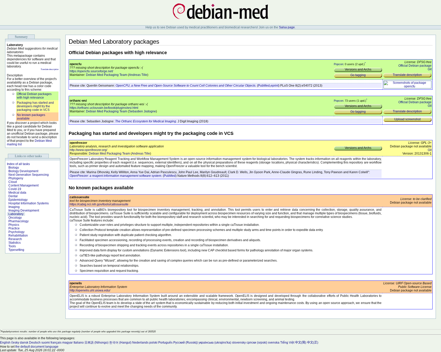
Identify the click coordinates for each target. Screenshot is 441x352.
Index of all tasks (18, 164)
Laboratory (15, 214)
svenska (273, 342)
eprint (274, 85)
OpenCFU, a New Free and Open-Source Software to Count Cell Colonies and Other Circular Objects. (186, 85)
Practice (14, 228)
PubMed (264, 85)
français (56, 342)
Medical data (17, 192)
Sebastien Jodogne (142, 111)
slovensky (239, 342)
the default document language (36, 346)
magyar (67, 342)
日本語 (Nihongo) (96, 342)
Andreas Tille (138, 75)
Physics (13, 225)
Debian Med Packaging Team (106, 75)
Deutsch (35, 342)
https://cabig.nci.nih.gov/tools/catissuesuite (99, 204)
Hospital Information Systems (28, 203)
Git (430, 69)
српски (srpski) (257, 342)
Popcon (338, 64)
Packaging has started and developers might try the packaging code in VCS (35, 106)
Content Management (23, 185)
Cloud (12, 182)
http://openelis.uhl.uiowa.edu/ (90, 290)
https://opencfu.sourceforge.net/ (91, 71)
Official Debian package (415, 65)
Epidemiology (18, 200)
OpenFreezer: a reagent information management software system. (116, 176)
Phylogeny (15, 178)
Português (165, 342)
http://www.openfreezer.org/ (88, 150)
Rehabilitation (18, 235)
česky (15, 342)
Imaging (14, 207)
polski (153, 342)
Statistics (14, 242)
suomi (45, 342)
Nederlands (140, 342)
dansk (24, 342)
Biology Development (23, 171)
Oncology (15, 217)
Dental (13, 196)
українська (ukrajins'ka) (215, 342)
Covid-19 (14, 189)
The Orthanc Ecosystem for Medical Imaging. (146, 121)
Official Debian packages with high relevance (34, 95)
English (5, 342)
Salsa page (287, 27)
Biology (13, 167)
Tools (12, 246)
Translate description (49, 69)
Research (15, 239)
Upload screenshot (407, 119)
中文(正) (312, 342)
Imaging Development (23, 210)
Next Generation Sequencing (28, 175)
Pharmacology (18, 221)
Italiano (79, 342)
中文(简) (300, 342)
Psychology (16, 232)
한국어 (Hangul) (120, 342)
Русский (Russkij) (185, 342)
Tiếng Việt (287, 342)
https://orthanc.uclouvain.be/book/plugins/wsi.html (104, 108)
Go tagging (358, 75)
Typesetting (16, 250)
